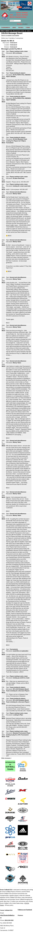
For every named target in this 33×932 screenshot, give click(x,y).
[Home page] (5, 20)
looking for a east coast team (21, 186)
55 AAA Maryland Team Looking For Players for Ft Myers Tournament (16, 140)
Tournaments (14, 649)
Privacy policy (9, 905)
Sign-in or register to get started (10, 35)
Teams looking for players (17, 73)
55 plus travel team (18, 178)
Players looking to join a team (19, 51)
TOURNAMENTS (5, 27)
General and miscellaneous (18, 192)
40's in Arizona (17, 53)
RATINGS (20, 27)
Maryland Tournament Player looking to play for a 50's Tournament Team (18, 734)
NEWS (14, 27)
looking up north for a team (21, 678)
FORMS (28, 27)
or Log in (22, 24)
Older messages (6, 758)
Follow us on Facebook (25, 909)
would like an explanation (20, 651)
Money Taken (17, 193)
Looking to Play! (18, 715)
